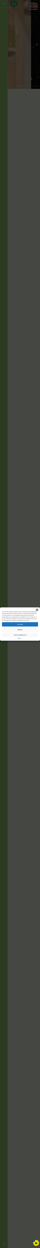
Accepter (20, 624)
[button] (37, 610)
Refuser (20, 629)
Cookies (19, 638)
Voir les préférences (20, 635)
